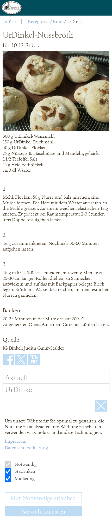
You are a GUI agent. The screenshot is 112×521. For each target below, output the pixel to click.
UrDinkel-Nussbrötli (74, 21)
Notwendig (25, 464)
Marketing (24, 478)
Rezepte (35, 21)
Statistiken (24, 471)
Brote (58, 21)
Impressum (16, 441)
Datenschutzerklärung (26, 447)
